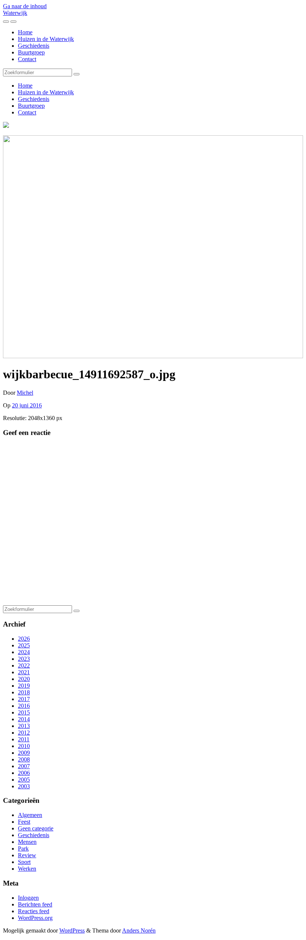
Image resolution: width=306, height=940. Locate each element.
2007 (24, 766)
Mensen (27, 842)
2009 (24, 753)
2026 (24, 638)
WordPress (72, 930)
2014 (24, 719)
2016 (24, 706)
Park (23, 848)
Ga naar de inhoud (25, 6)
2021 (24, 672)
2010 (24, 746)
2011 (23, 739)
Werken (27, 868)
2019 (24, 685)
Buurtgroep (31, 52)
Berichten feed (35, 904)
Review (27, 855)
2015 (24, 712)
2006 (24, 773)
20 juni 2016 (27, 405)
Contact (27, 59)
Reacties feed (33, 911)
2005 (24, 779)
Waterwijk (15, 13)
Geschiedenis (33, 45)
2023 (24, 659)
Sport (24, 862)
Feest (24, 821)
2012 (24, 732)
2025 (24, 645)
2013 (24, 726)
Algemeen (30, 815)
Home (25, 32)
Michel (25, 392)
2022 (24, 665)
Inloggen (28, 898)
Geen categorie (35, 828)
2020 (24, 679)
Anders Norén (139, 930)
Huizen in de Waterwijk (46, 39)
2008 (24, 759)
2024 (24, 652)
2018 (24, 692)
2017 (24, 699)
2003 (24, 786)
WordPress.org (35, 918)
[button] (153, 246)
